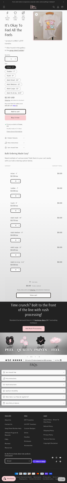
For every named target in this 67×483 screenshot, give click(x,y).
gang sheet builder (17, 50)
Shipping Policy (49, 430)
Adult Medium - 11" (13, 84)
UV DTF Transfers (30, 424)
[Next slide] (35, 357)
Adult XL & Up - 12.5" (14, 93)
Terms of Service (49, 439)
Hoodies (27, 437)
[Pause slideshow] (40, 357)
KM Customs (16, 477)
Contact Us (8, 424)
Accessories (28, 445)
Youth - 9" (10, 76)
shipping (32, 290)
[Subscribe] (29, 461)
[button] (4, 7)
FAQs (6, 439)
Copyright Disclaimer (51, 443)
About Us (8, 420)
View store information (14, 131)
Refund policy (37, 477)
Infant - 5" (10, 67)
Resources (8, 448)
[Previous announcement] (3, 2)
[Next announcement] (63, 2)
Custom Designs (29, 428)
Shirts (26, 433)
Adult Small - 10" (13, 80)
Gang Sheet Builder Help (13, 428)
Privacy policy (47, 477)
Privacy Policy (48, 435)
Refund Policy (48, 426)
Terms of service (57, 477)
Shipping (7, 100)
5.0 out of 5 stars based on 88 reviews (38, 360)
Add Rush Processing (33, 328)
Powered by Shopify (26, 477)
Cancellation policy (48, 479)
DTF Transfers (29, 420)
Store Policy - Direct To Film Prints (51, 421)
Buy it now (15, 117)
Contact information (35, 479)
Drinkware (27, 441)
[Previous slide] (27, 357)
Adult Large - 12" (13, 88)
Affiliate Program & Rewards (11, 434)
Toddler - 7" (11, 71)
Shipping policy (23, 479)
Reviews (7, 443)
